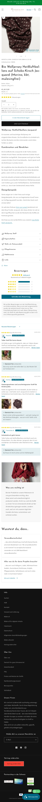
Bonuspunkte (8, 686)
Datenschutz (8, 631)
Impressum (8, 626)
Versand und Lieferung (11, 612)
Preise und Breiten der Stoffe (13, 676)
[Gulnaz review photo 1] (6, 404)
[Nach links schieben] (16, 56)
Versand (23, 93)
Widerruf (7, 617)
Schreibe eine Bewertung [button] (21, 297)
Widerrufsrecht (9, 640)
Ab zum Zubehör (9, 578)
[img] (12, 332)
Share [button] (6, 265)
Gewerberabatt (9, 667)
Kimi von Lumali (22, 207)
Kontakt (6, 607)
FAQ (5, 672)
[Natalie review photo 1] (6, 355)
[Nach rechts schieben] (25, 56)
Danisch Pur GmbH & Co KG (18, 798)
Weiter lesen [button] (36, 348)
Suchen (6, 598)
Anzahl (4, 101)
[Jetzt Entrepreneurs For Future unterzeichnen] (18, 784)
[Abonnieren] (35, 739)
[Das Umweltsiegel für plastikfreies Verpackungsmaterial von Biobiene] (30, 785)
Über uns (7, 658)
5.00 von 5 (26, 275)
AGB (5, 603)
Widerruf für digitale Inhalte (13, 621)
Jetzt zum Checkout (21, 124)
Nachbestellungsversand (12, 681)
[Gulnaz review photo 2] (17, 404)
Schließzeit (7, 690)
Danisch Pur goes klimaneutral (14, 662)
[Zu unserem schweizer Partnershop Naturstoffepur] (8, 782)
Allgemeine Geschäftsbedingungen (15, 635)
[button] (2, 9)
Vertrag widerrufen (10, 645)
